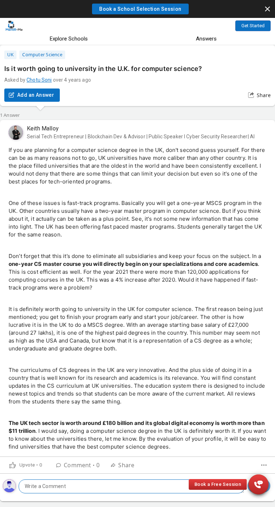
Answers (206, 38)
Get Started (253, 25)
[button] (140, 9)
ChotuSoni (39, 80)
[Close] (267, 9)
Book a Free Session (217, 484)
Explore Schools (69, 38)
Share (264, 95)
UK (10, 54)
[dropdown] (264, 465)
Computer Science (42, 54)
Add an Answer (35, 95)
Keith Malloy (43, 128)
